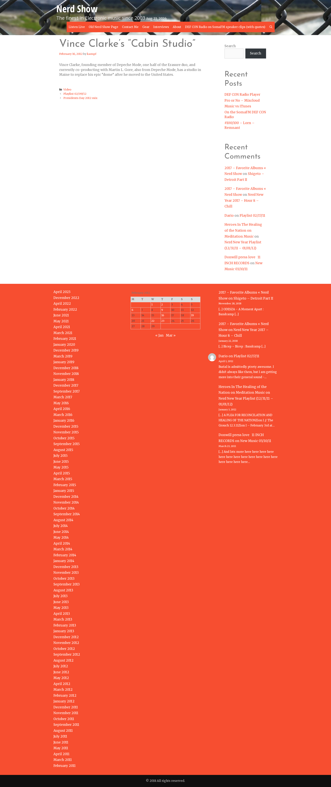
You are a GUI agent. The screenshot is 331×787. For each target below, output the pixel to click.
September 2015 (66, 444)
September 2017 (66, 391)
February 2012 (64, 695)
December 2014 (66, 497)
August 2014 (63, 520)
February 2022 (65, 309)
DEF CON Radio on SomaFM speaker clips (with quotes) (225, 27)
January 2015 (63, 491)
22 (152, 321)
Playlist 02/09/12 (74, 93)
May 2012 (61, 678)
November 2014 (66, 502)
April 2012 (61, 684)
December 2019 (66, 350)
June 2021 (61, 315)
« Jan (159, 335)
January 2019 (63, 362)
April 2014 (61, 543)
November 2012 (66, 643)
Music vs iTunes (237, 106)
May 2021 (61, 321)
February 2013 (64, 625)
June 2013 (61, 602)
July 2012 (60, 666)
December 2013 (65, 567)
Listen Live (77, 27)
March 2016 (62, 415)
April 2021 (61, 327)
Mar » (171, 335)
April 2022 (62, 303)
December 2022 (66, 298)
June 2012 (61, 672)
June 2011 (60, 742)
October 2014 (64, 508)
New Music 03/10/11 (255, 441)
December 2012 (66, 637)
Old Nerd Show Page (103, 27)
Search (230, 46)
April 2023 (61, 292)
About (177, 27)
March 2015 (62, 479)
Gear (145, 27)
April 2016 (61, 409)
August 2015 (63, 450)
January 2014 (63, 561)
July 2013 (60, 596)
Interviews (161, 27)
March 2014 (62, 549)
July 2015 (60, 456)
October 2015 (64, 438)
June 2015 (61, 461)
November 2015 (66, 432)
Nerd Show (76, 8)
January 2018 (63, 380)
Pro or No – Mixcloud (242, 100)
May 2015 (61, 467)
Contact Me (130, 27)
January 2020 (64, 344)
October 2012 (64, 649)
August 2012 (63, 660)
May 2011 (60, 748)
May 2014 (61, 537)
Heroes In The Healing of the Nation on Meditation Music (243, 230)
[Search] (271, 27)
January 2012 (64, 701)
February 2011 (64, 766)
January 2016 (63, 420)
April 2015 (61, 473)
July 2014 (60, 526)
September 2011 (66, 725)
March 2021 (62, 333)
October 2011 (63, 719)
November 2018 (66, 374)
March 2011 (62, 760)
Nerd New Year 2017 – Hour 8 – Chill (243, 200)
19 (192, 315)
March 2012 (63, 689)
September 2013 (66, 584)
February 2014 (64, 555)
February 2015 (64, 485)
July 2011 (60, 736)
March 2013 (62, 619)
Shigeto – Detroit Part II (253, 298)
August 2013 (63, 590)
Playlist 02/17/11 (252, 215)
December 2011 (65, 707)
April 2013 (61, 614)
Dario (229, 215)
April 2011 (61, 754)
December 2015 (65, 426)
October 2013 (64, 578)
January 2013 (63, 631)
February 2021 (64, 339)
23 (162, 321)
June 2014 (61, 532)
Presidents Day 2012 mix (80, 98)
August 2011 (63, 731)
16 (162, 315)
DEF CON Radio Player (242, 94)
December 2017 (65, 385)
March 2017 (62, 397)
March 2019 (62, 356)
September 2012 (66, 654)
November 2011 (65, 713)
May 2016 (61, 403)
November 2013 (66, 572)
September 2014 (66, 514)
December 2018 (66, 368)
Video (67, 89)
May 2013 (61, 608)
